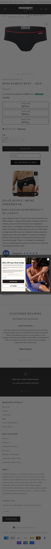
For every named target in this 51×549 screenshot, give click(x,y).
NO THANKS (13, 286)
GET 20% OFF (13, 281)
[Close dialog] (48, 259)
